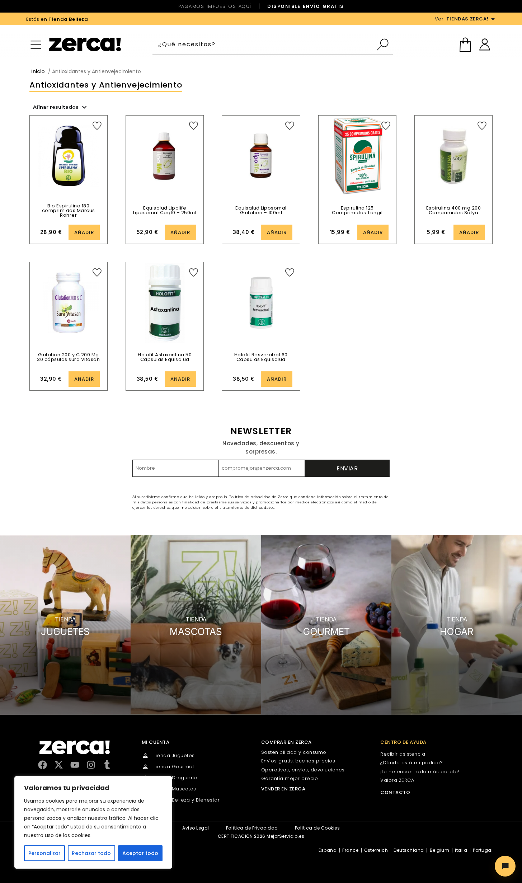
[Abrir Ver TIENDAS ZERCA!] (493, 19)
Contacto (395, 792)
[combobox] (264, 44)
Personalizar (44, 853)
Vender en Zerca (283, 788)
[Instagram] (91, 765)
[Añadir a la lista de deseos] (97, 125)
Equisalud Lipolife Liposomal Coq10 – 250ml (165, 210)
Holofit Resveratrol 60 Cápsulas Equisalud (261, 357)
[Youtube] (75, 765)
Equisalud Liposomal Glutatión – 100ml (261, 210)
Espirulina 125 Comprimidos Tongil (357, 210)
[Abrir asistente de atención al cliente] (505, 866)
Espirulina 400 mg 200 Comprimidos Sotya (453, 210)
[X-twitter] (59, 765)
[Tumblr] (107, 765)
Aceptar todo (140, 853)
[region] (93, 822)
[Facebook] (42, 765)
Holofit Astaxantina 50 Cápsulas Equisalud (165, 357)
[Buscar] (384, 44)
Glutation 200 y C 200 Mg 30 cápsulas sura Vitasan (68, 357)
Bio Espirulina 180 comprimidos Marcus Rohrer (68, 210)
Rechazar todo (91, 853)
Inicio (38, 71)
